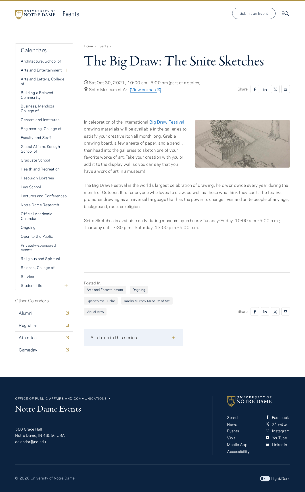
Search (233, 417)
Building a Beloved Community (37, 95)
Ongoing (138, 289)
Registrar (28, 325)
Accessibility (238, 451)
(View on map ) (145, 89)
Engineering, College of (41, 128)
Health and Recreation (40, 168)
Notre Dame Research (40, 204)
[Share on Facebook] (255, 89)
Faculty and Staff (36, 137)
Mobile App (237, 444)
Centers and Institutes (40, 119)
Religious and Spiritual (40, 258)
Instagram (280, 430)
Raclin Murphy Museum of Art (147, 301)
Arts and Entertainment (105, 289)
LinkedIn (279, 444)
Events (71, 13)
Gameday (28, 350)
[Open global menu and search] (286, 13)
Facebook (280, 417)
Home (88, 46)
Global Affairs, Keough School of (40, 148)
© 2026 (22, 477)
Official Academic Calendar (36, 216)
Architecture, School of (41, 61)
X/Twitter (279, 424)
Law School (31, 186)
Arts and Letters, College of (42, 81)
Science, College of (37, 267)
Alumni (25, 313)
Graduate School (35, 160)
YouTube (279, 437)
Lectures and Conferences (44, 195)
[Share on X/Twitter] (275, 89)
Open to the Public (101, 301)
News (232, 424)
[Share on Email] (285, 89)
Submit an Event (254, 13)
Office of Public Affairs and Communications (61, 398)
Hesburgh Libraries (37, 177)
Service (27, 276)
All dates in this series (113, 337)
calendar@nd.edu (30, 441)
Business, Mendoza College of (37, 108)
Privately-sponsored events (38, 247)
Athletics (28, 337)
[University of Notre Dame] (258, 401)
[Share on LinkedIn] (265, 89)
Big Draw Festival (166, 122)
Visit (231, 437)
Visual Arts (95, 311)
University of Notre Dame (53, 477)
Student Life (31, 285)
